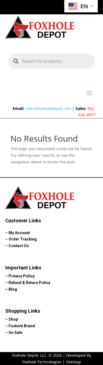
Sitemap (73, 361)
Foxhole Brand (22, 326)
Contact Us (19, 246)
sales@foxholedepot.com (48, 108)
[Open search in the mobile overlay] (51, 61)
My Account (19, 233)
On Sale (15, 332)
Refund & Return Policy (29, 282)
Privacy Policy (22, 276)
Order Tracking (23, 239)
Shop (13, 319)
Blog (13, 289)
